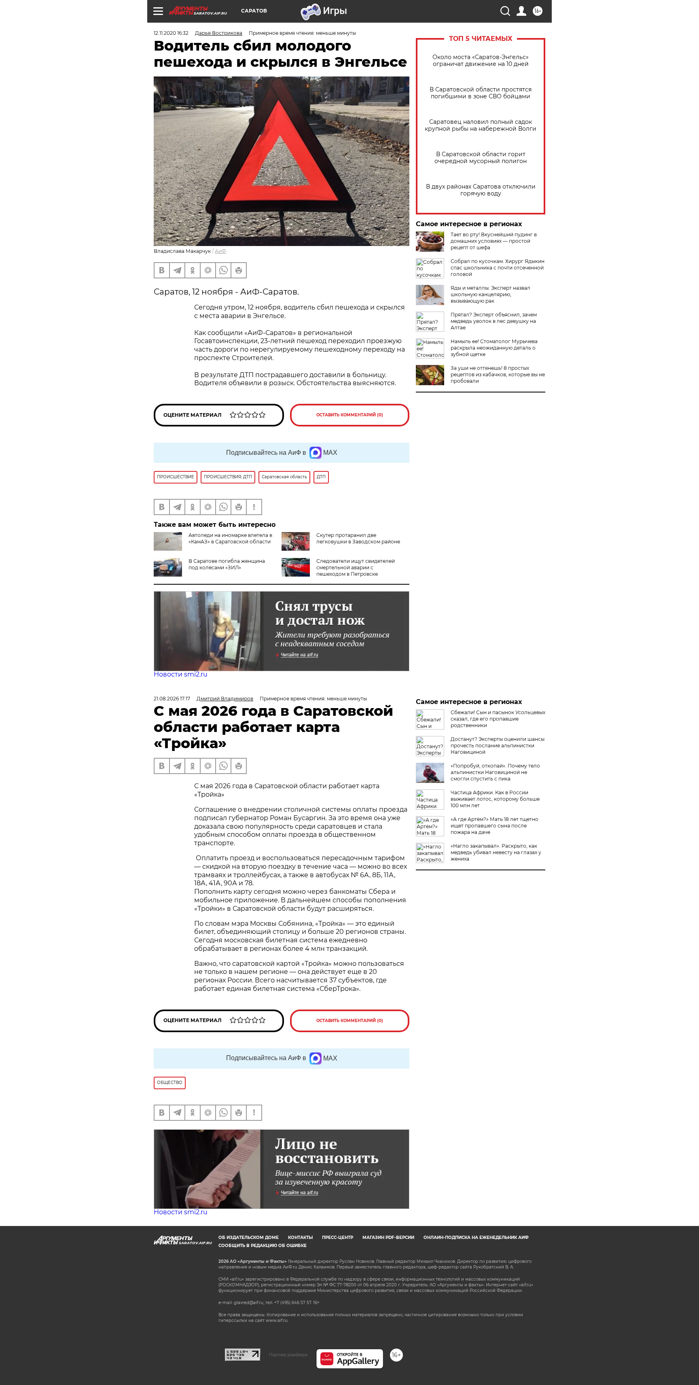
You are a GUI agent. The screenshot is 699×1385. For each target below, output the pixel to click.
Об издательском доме (248, 1237)
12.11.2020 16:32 (171, 33)
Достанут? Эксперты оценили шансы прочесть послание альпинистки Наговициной (497, 745)
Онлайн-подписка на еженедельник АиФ (476, 1237)
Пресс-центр (337, 1237)
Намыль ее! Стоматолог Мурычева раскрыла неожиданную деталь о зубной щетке (494, 347)
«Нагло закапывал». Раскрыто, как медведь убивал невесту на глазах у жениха (496, 852)
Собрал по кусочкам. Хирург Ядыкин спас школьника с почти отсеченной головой (497, 267)
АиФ (220, 251)
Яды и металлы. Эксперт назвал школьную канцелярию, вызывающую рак (490, 294)
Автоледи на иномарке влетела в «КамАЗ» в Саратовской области (230, 538)
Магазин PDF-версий (388, 1237)
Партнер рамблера (288, 1354)
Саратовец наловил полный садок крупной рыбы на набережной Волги (480, 125)
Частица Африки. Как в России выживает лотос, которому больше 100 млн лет (495, 798)
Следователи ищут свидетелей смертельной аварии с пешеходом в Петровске (355, 567)
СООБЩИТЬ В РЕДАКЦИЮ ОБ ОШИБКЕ (262, 1245)
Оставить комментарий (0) (349, 415)
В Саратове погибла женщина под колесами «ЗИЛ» (227, 564)
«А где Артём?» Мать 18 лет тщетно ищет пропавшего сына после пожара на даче (494, 825)
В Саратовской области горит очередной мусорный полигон (480, 158)
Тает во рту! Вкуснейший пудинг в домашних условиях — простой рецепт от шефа (494, 240)
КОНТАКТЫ (300, 1237)
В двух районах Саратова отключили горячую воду (481, 190)
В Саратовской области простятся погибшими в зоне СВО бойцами (481, 93)
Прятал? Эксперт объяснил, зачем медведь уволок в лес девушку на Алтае (494, 321)
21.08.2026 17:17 (172, 699)
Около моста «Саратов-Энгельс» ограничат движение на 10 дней (480, 61)
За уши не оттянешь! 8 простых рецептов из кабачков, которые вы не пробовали (498, 374)
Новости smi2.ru (181, 674)
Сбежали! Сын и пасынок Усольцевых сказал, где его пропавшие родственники (498, 718)
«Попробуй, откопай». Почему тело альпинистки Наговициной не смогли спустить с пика (495, 772)
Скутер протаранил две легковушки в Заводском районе (358, 538)
